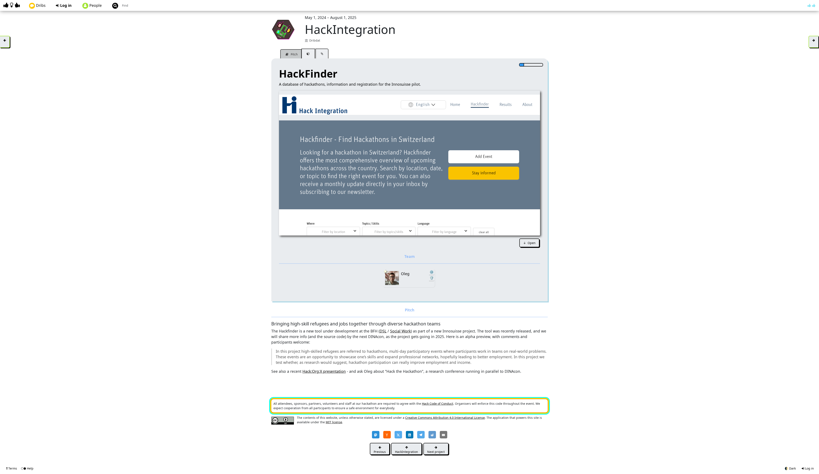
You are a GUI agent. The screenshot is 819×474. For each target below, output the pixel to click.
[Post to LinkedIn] (409, 434)
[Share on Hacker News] (387, 434)
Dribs (40, 5)
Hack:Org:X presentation (324, 371)
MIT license (334, 422)
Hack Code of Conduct (437, 404)
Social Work (400, 331)
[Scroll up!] (811, 5)
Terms (12, 468)
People (95, 5)
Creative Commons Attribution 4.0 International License (445, 418)
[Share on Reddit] (432, 434)
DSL (383, 331)
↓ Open (529, 243)
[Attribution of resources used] (308, 54)
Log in (65, 5)
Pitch (294, 54)
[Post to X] (398, 434)
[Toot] (375, 434)
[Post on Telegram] (421, 434)
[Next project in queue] (813, 42)
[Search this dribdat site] (113, 5)
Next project (436, 452)
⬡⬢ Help (27, 468)
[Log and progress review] (321, 54)
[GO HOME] (12, 5)
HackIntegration (406, 452)
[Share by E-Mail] (443, 434)
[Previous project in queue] (5, 42)
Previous (380, 452)
